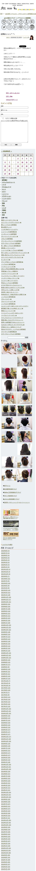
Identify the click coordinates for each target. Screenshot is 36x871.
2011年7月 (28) (5, 859)
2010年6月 (6, 151)
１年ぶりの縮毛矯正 (7, 238)
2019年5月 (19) (5, 641)
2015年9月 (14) (5, 743)
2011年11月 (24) (6, 850)
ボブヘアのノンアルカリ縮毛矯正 (11, 243)
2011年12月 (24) (6, 848)
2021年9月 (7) (5, 576)
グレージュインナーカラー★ (9, 236)
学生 (3, 205)
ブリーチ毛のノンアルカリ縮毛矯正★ (12, 262)
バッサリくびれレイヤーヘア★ (10, 278)
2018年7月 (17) (5, 664)
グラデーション (6, 196)
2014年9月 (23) (5, 771)
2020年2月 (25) (5, 620)
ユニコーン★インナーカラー (9, 280)
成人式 (4, 212)
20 (5, 170)
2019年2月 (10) (5, 648)
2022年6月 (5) (5, 555)
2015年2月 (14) (5, 760)
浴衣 (3, 215)
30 (18, 174)
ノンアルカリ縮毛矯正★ (8, 264)
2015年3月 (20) (5, 757)
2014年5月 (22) (5, 781)
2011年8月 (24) (5, 857)
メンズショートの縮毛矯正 (9, 234)
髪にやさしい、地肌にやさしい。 (10, 516)
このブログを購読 (7, 544)
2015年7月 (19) (5, 748)
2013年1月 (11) (5, 818)
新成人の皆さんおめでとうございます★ (12, 287)
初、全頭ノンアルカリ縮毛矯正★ (11, 245)
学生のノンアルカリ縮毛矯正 (9, 283)
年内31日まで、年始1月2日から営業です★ (13, 294)
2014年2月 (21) (5, 787)
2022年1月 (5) (5, 567)
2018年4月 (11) (5, 671)
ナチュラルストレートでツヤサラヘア (12, 317)
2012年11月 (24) (6, 822)
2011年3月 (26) (5, 869)
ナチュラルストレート (8, 182)
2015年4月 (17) (5, 755)
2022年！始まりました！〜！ (9, 292)
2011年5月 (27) (5, 864)
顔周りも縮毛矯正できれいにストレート (12, 322)
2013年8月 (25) (5, 801)
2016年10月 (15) (6, 713)
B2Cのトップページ (7, 539)
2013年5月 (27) (5, 808)
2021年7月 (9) (5, 581)
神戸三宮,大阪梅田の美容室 (9, 537)
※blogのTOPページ (12, 99)
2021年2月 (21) (5, 592)
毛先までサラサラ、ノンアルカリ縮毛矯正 (13, 329)
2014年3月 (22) (5, 785)
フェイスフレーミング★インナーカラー (12, 276)
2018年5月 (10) (5, 669)
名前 (2, 106)
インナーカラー (6, 198)
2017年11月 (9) (5, 683)
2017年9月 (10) (5, 688)
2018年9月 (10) (5, 660)
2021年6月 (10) (5, 583)
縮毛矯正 (4, 180)
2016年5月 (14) (5, 725)
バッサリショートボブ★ (8, 266)
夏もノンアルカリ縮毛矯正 (9, 225)
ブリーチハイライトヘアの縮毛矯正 (11, 241)
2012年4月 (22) (5, 839)
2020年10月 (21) (6, 602)
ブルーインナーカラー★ (8, 301)
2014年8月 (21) (5, 774)
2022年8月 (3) (5, 551)
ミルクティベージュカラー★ (9, 273)
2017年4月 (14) (5, 699)
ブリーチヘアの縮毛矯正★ (9, 331)
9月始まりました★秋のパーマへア (11, 327)
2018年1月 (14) (5, 678)
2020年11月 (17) (6, 599)
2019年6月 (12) (5, 639)
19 (31, 166)
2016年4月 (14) (5, 727)
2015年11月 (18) (6, 739)
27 (5, 174)
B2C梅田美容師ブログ (10, 489)
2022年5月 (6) (5, 557)
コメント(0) (26, 37)
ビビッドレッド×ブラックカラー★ (11, 222)
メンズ (4, 208)
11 (26, 162)
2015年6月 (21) (5, 750)
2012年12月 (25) (6, 820)
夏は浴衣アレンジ (6, 227)
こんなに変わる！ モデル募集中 (10, 529)
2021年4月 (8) (5, 588)
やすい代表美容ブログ (10, 496)
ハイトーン (5, 194)
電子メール (4, 110)
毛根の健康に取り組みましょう (10, 518)
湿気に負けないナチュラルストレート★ (12, 255)
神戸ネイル (7, 485)
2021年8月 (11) (5, 578)
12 (31, 162)
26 (31, 170)
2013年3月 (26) (5, 813)
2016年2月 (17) (5, 732)
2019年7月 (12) (5, 636)
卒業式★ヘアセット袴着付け (9, 271)
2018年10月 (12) (6, 657)
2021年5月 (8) (5, 585)
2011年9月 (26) (5, 855)
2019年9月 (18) (5, 632)
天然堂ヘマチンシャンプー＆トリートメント (17, 502)
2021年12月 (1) (5, 569)
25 (26, 170)
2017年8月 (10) (5, 690)
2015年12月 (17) (6, 736)
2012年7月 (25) (5, 832)
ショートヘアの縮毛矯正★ (9, 232)
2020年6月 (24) (5, 611)
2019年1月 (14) (5, 650)
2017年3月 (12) (5, 702)
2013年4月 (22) (5, 811)
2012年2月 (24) (5, 843)
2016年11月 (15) (6, 711)
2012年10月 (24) (6, 825)
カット (4, 189)
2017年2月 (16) (5, 704)
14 (9, 166)
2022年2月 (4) (5, 564)
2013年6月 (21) (5, 806)
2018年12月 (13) (6, 653)
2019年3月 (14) (5, 646)
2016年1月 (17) (5, 734)
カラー (4, 191)
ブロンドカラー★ (6, 299)
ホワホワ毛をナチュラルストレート (11, 285)
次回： (9, 96)
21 (9, 170)
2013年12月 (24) (6, 792)
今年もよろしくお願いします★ (10, 290)
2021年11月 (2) (5, 571)
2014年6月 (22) (5, 778)
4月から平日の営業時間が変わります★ (12, 269)
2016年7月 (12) (5, 720)
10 (22, 162)
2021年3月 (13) (5, 590)
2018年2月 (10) (5, 676)
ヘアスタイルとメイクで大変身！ (10, 528)
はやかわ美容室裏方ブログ (11, 499)
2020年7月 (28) (5, 609)
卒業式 (4, 210)
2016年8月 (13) (5, 718)
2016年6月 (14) (5, 722)
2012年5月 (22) (5, 836)
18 (26, 166)
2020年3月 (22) (5, 618)
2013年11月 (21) (6, 794)
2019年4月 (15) (5, 643)
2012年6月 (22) (5, 834)
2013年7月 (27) (5, 804)
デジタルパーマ (6, 187)
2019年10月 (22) (6, 630)
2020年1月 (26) (5, 623)
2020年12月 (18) (6, 597)
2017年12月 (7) (5, 681)
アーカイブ (9, 548)
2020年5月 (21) (5, 613)
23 (18, 170)
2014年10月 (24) (6, 769)
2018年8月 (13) (5, 662)
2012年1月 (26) (5, 846)
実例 (3, 203)
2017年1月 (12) (5, 706)
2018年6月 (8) (5, 667)
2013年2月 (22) (5, 815)
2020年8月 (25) (5, 606)
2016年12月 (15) (6, 708)
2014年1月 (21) (5, 790)
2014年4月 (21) (5, 783)
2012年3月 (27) (5, 841)
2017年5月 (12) (5, 697)
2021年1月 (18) (5, 595)
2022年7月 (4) (5, 553)
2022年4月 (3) (5, 560)
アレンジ (4, 201)
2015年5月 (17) (5, 753)
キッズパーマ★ (5, 259)
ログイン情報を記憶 (11, 118)
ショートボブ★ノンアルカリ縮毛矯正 (12, 250)
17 (22, 166)
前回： (12, 93)
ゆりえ (8, 37)
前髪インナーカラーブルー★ (9, 220)
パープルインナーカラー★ (9, 315)
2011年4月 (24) (5, 866)
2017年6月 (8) (5, 695)
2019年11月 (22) (6, 627)
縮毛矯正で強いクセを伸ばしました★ (12, 308)
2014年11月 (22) (6, 767)
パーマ (4, 184)
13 (5, 166)
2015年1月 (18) (5, 762)
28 (9, 174)
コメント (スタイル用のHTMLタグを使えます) (14, 120)
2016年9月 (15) (5, 715)
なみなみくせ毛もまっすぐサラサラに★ (12, 324)
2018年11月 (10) (6, 655)
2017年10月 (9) (5, 685)
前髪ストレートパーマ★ (8, 310)
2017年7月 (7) (5, 692)
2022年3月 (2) (5, 562)
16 (18, 166)
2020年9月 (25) (5, 604)
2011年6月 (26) (5, 862)
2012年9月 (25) (5, 827)
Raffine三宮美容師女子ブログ (12, 492)
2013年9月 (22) (5, 799)
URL (2, 114)
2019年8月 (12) (5, 634)
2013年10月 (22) (6, 797)
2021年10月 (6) (5, 574)
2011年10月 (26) (6, 853)
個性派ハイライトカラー (8, 248)
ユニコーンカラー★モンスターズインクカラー (14, 306)
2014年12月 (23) (6, 764)
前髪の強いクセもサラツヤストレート (12, 320)
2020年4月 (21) (5, 616)
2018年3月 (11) (5, 674)
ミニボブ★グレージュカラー (9, 229)
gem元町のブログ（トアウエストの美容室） (18, 18)
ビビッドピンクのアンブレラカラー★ (12, 257)
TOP (1, 13)
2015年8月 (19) (5, 746)
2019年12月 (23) (6, 625)
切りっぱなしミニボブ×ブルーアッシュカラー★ (15, 252)
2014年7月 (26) (5, 776)
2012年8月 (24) (5, 829)
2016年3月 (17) (5, 729)
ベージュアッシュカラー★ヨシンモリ (12, 313)
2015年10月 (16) (6, 741)
